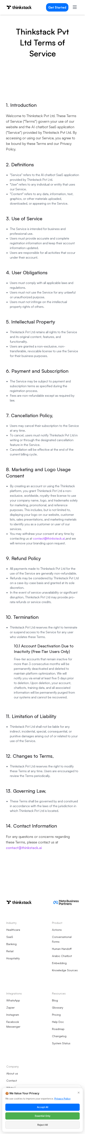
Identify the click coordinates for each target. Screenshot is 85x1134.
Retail (9, 951)
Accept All (42, 1107)
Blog (55, 1000)
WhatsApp (13, 1000)
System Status (61, 1043)
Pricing (56, 1014)
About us (12, 1073)
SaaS (9, 937)
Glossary (57, 1007)
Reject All (42, 1124)
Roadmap (58, 1029)
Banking (11, 944)
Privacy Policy (62, 1098)
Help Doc (58, 1021)
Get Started (57, 7)
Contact (11, 1080)
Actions (57, 929)
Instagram (12, 1014)
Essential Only (42, 1115)
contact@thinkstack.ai (49, 538)
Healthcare (13, 929)
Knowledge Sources (65, 970)
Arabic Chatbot (62, 956)
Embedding (59, 963)
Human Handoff (62, 948)
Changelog (59, 1036)
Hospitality (13, 958)
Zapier (10, 1007)
